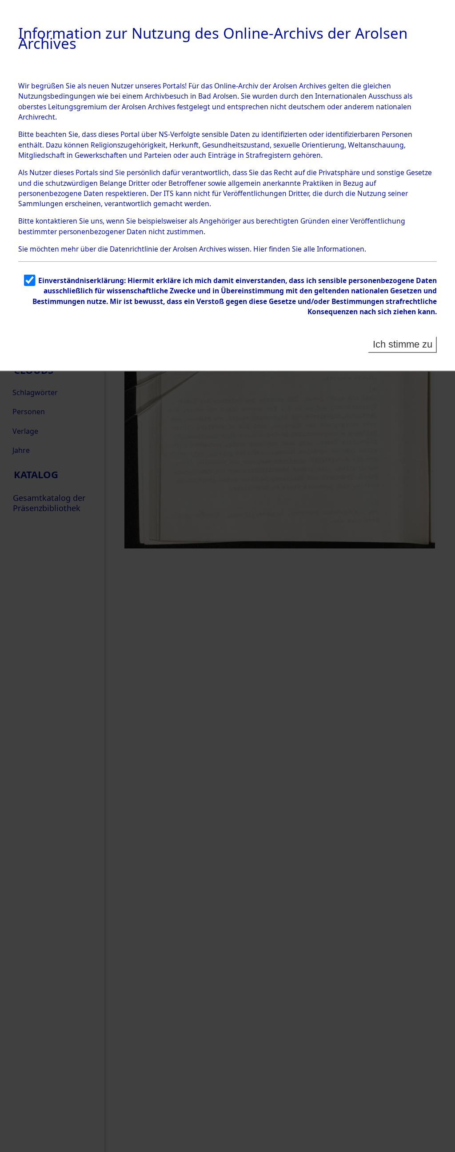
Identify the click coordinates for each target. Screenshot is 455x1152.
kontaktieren (56, 221)
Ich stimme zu (402, 344)
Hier (260, 249)
